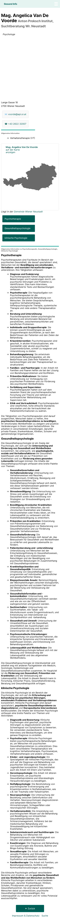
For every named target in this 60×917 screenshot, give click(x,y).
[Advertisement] (30, 69)
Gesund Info (10, 4)
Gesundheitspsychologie (17, 228)
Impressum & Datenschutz (25, 915)
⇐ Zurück (30, 908)
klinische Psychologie (16, 237)
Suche (45, 915)
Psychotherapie (13, 218)
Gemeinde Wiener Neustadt (28, 211)
